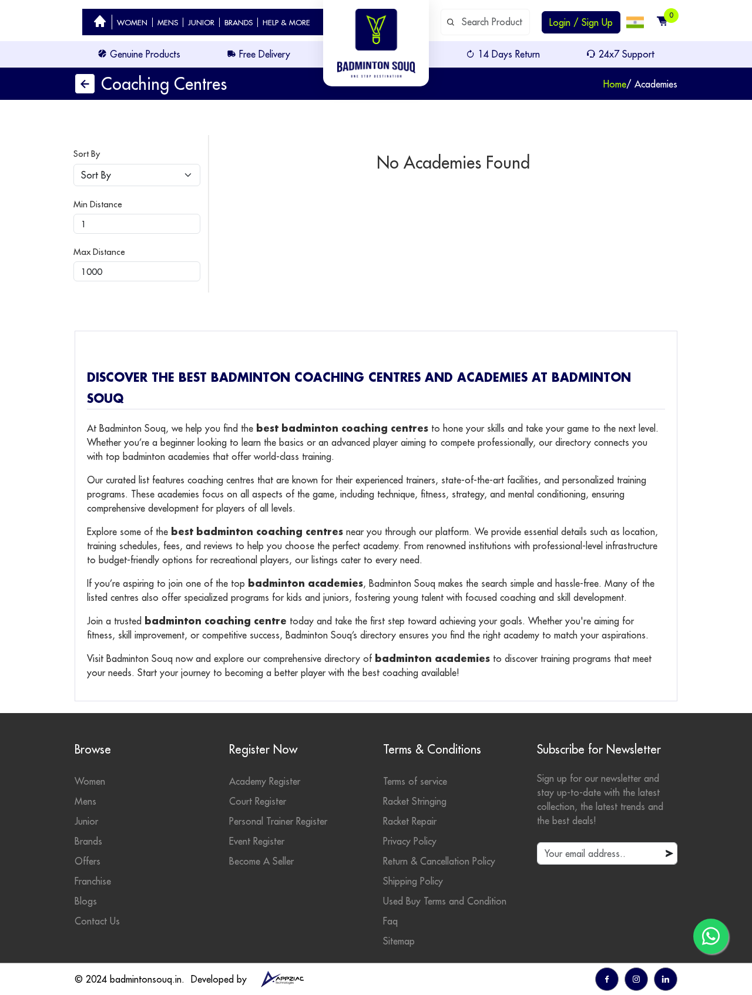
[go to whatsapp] (710, 936)
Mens (85, 801)
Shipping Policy (413, 881)
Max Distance (99, 251)
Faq (390, 921)
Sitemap (399, 941)
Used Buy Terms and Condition (444, 901)
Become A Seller (261, 861)
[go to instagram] (636, 979)
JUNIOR (201, 22)
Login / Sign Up (581, 22)
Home (614, 84)
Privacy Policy (410, 841)
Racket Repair (410, 821)
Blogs (86, 901)
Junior (86, 821)
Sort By (86, 153)
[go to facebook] (607, 979)
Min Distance (97, 204)
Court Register (257, 801)
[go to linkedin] (665, 979)
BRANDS (238, 22)
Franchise (93, 881)
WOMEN (132, 22)
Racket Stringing (414, 801)
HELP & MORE (286, 22)
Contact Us (97, 921)
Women (90, 781)
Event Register (256, 841)
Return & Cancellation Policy (439, 861)
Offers (87, 861)
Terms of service (415, 781)
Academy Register (264, 781)
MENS (167, 22)
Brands (88, 841)
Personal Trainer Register (278, 821)
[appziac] (282, 979)
